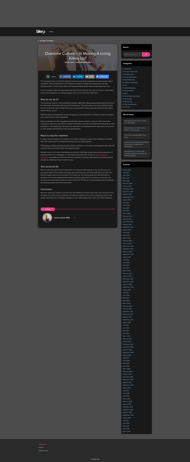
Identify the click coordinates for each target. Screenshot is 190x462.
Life (125, 85)
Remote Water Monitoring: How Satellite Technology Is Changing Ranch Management (136, 144)
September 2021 (128, 320)
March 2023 (127, 270)
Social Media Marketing (132, 96)
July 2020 (126, 358)
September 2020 (128, 352)
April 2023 (126, 268)
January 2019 (127, 404)
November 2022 (128, 281)
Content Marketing (130, 77)
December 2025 (128, 189)
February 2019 (127, 401)
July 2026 (126, 172)
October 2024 (127, 224)
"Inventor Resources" (131, 71)
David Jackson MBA (62, 217)
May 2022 (126, 298)
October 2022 (127, 284)
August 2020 (127, 355)
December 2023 (128, 246)
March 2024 (126, 238)
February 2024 (127, 241)
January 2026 (127, 186)
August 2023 (127, 257)
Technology (128, 99)
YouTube (127, 107)
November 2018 (128, 409)
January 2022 (127, 309)
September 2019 (128, 385)
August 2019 (127, 388)
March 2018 (126, 431)
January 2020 (127, 374)
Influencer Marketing (131, 82)
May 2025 (126, 208)
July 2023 (126, 260)
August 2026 (127, 170)
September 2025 (128, 197)
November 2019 (128, 379)
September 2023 (128, 254)
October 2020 (127, 350)
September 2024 (128, 227)
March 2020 (127, 369)
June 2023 (126, 262)
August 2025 (127, 200)
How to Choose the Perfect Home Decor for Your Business (134, 129)
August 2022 (127, 290)
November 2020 (128, 347)
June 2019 (126, 393)
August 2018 (127, 418)
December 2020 (128, 344)
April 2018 (126, 429)
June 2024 (126, 232)
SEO (125, 93)
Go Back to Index (46, 41)
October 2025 (127, 194)
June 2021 (126, 328)
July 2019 (126, 390)
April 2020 (126, 366)
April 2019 (126, 396)
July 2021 (126, 325)
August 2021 (127, 322)
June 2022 (126, 295)
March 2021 (126, 336)
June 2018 (126, 423)
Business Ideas (129, 74)
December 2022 (128, 279)
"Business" (127, 69)
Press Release (128, 90)
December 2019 (128, 377)
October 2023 (127, 251)
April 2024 (126, 235)
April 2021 (126, 333)
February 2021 (127, 339)
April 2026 (126, 181)
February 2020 (127, 371)
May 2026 (126, 178)
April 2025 (126, 211)
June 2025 (126, 205)
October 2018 (127, 412)
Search (126, 47)
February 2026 (127, 183)
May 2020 (126, 363)
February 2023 (127, 273)
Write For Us (43, 450)
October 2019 (127, 382)
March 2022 (127, 303)
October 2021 (127, 317)
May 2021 (126, 330)
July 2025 (126, 202)
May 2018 (126, 426)
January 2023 (127, 276)
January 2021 (127, 341)
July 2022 (126, 292)
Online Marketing (129, 88)
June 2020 (126, 360)
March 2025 (127, 213)
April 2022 (126, 301)
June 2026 (126, 175)
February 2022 (127, 306)
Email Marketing (129, 80)
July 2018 (126, 420)
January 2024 (127, 243)
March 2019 (126, 399)
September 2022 (128, 287)
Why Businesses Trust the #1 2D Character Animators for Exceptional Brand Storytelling (135, 153)
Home (51, 32)
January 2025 (127, 219)
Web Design (128, 101)
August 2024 (127, 230)
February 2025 (127, 216)
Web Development (130, 104)
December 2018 (128, 407)
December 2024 (128, 221)
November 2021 (128, 314)
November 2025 (128, 192)
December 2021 (128, 311)
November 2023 (128, 249)
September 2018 (128, 415)
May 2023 (126, 265)
